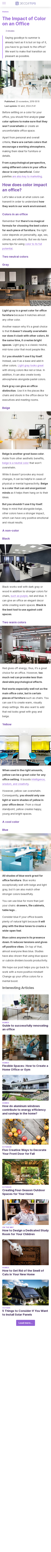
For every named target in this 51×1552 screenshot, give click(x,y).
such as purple (19, 595)
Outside (6, 1308)
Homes (5, 12)
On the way (8, 1227)
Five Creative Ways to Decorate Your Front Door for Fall (24, 1151)
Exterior (6, 1147)
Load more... (26, 1322)
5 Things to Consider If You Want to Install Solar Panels (25, 1312)
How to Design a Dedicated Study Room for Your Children (25, 1232)
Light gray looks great (30, 365)
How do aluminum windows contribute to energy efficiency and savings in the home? (24, 1109)
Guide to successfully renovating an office (25, 1027)
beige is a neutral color (15, 462)
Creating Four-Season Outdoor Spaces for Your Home (23, 1192)
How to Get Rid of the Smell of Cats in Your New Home (23, 1272)
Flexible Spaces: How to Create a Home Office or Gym (25, 1067)
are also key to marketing (27, 176)
